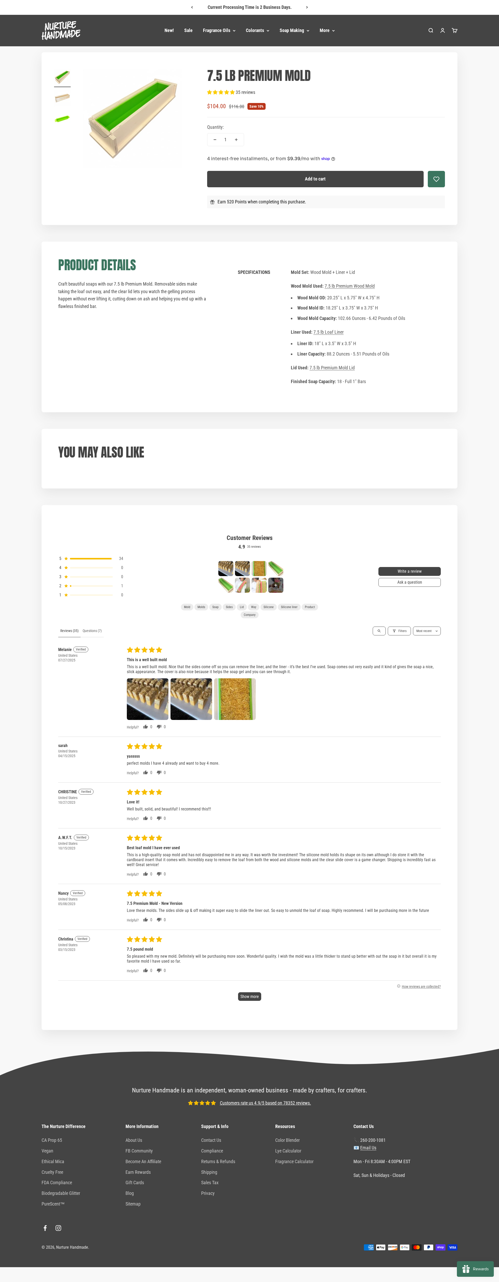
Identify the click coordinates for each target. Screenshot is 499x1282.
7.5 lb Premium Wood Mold (350, 286)
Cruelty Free (52, 1172)
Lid (242, 607)
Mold (187, 607)
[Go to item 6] (242, 585)
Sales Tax (210, 1182)
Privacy (208, 1193)
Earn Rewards (138, 1172)
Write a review (410, 571)
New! (169, 30)
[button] (221, 92)
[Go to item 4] (275, 568)
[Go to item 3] (62, 120)
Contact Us (211, 1140)
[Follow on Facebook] (45, 1228)
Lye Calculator (288, 1151)
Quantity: (215, 127)
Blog (130, 1193)
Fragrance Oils (216, 30)
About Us (134, 1140)
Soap (215, 607)
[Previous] (192, 7)
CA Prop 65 (52, 1140)
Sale (188, 30)
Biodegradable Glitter (61, 1193)
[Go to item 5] (225, 585)
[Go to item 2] (62, 99)
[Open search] (379, 631)
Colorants (255, 30)
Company (249, 615)
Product (310, 607)
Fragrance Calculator (294, 1161)
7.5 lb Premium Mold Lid (332, 367)
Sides (229, 607)
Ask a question (409, 582)
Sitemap (133, 1204)
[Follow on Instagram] (58, 1228)
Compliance (212, 1151)
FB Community (139, 1151)
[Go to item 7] (259, 585)
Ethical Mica (53, 1161)
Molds (201, 607)
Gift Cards (135, 1182)
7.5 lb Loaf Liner (328, 332)
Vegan (47, 1151)
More (325, 30)
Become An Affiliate (143, 1161)
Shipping (209, 1172)
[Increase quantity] (236, 139)
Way (253, 607)
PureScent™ (53, 1204)
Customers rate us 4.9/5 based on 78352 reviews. (265, 1103)
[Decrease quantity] (214, 139)
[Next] (307, 7)
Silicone (269, 607)
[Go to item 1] (62, 78)
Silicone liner (289, 607)
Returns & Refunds (218, 1161)
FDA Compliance (57, 1182)
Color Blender (287, 1140)
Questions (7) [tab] (92, 631)
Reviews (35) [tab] (69, 631)
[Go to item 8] (275, 585)
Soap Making (292, 30)
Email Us (368, 1147)
